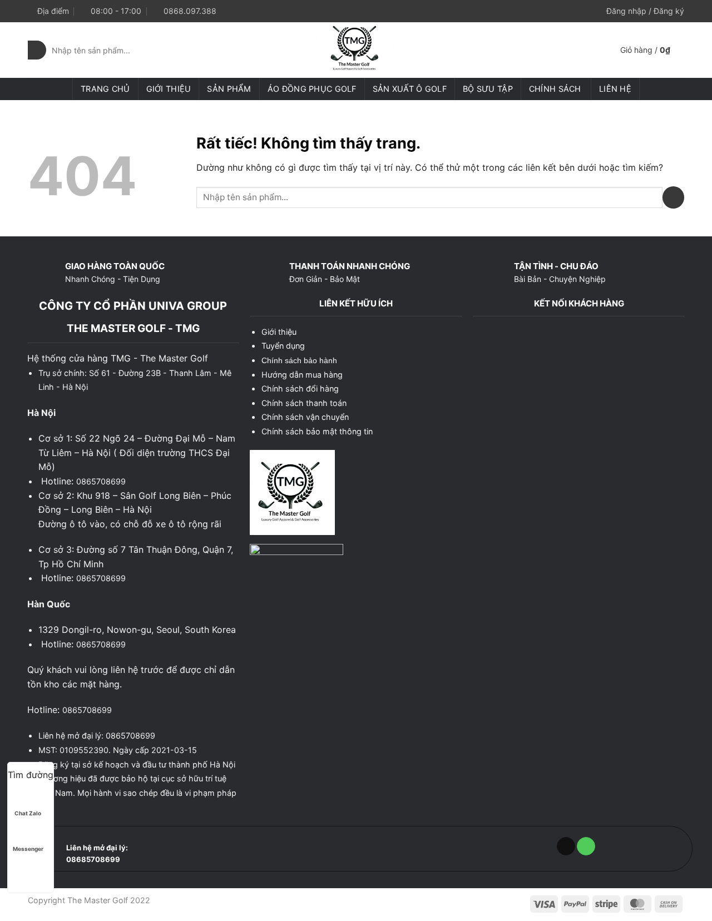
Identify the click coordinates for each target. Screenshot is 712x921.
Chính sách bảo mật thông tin (317, 431)
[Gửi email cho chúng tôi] (566, 846)
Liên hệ (615, 88)
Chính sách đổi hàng (300, 388)
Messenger (28, 848)
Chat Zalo (27, 813)
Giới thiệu (168, 88)
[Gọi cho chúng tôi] (586, 846)
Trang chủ (105, 88)
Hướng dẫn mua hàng (302, 374)
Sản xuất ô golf (410, 88)
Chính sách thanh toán (304, 403)
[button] (645, 11)
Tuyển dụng (283, 345)
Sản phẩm (229, 88)
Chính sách (555, 88)
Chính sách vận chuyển (305, 417)
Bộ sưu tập (488, 88)
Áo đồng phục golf (312, 88)
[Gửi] (37, 50)
